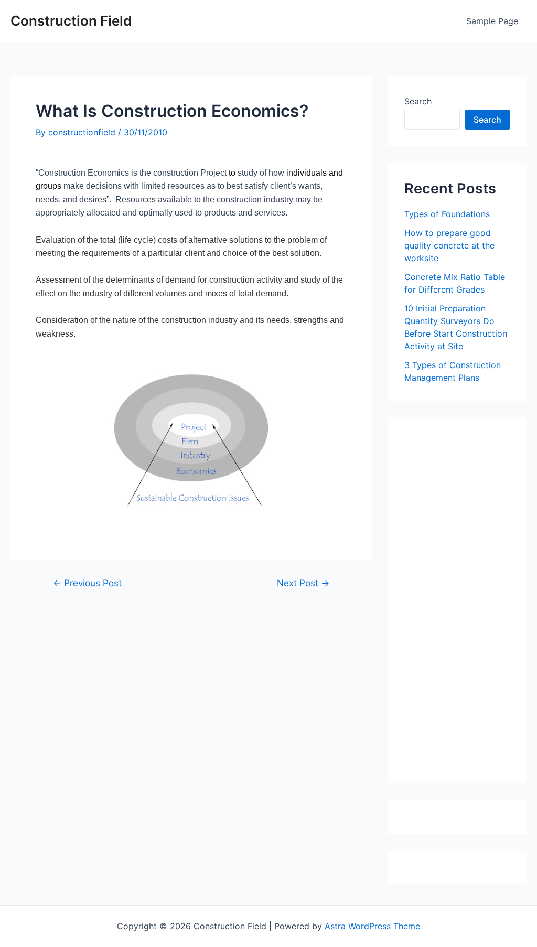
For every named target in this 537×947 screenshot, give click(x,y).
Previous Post (87, 582)
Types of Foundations (447, 214)
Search (418, 101)
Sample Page (492, 21)
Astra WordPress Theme (372, 926)
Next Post (303, 582)
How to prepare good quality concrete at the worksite (449, 245)
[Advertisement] (470, 604)
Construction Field (71, 21)
